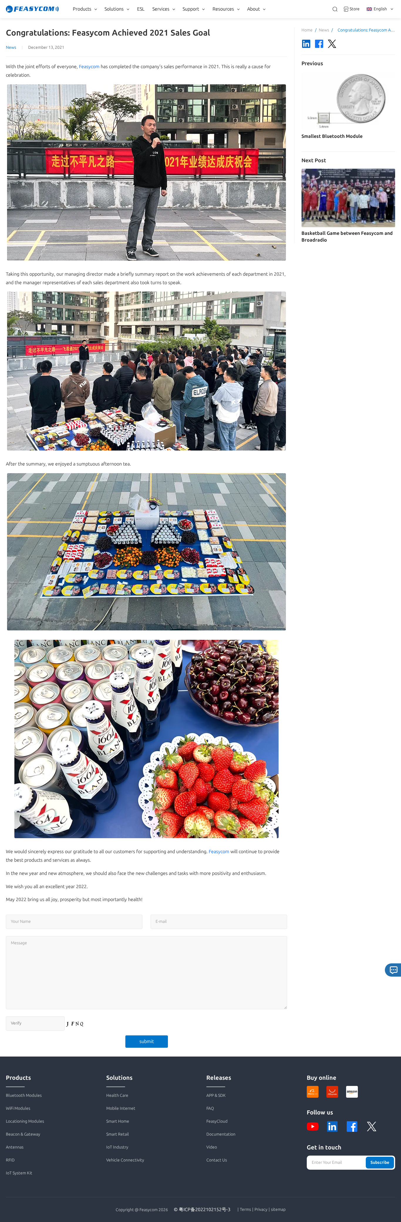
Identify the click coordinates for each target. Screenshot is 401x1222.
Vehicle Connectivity (125, 1160)
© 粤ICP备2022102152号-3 (202, 1209)
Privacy (261, 1210)
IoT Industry (117, 1147)
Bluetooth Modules (24, 1095)
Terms (245, 1210)
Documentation (220, 1134)
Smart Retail (117, 1134)
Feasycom (89, 66)
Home (307, 30)
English (380, 8)
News (11, 47)
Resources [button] (223, 9)
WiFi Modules (18, 1108)
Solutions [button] (114, 9)
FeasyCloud (217, 1121)
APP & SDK (216, 1095)
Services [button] (160, 9)
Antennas (14, 1147)
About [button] (253, 9)
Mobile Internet (120, 1108)
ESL (140, 9)
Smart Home (117, 1121)
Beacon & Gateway (23, 1134)
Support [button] (191, 9)
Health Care (117, 1095)
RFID (10, 1160)
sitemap (278, 1210)
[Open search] (335, 9)
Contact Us (216, 1160)
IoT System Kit (19, 1173)
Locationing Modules (25, 1121)
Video (211, 1147)
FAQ (210, 1108)
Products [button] (82, 9)
